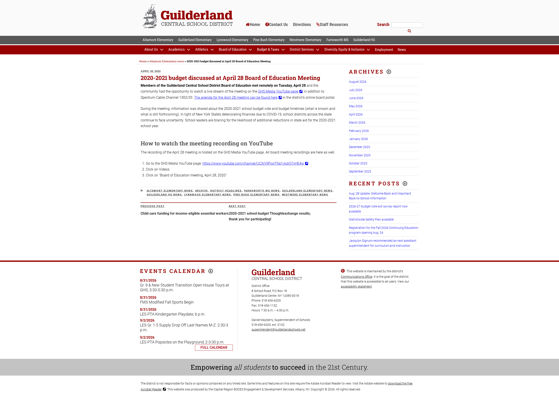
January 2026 (358, 139)
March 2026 (357, 122)
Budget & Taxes (268, 49)
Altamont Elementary (158, 40)
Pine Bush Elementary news (256, 194)
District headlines (226, 190)
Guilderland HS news (164, 194)
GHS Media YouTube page (278, 91)
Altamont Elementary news (170, 190)
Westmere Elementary (305, 40)
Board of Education (233, 49)
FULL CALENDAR (213, 347)
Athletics (201, 49)
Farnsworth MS (337, 40)
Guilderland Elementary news (307, 190)
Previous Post (153, 206)
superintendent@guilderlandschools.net (278, 329)
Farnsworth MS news (262, 190)
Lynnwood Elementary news (207, 194)
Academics (176, 49)
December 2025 (359, 147)
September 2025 (360, 171)
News (402, 49)
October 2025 (358, 163)
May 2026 (355, 106)
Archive (201, 190)
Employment (384, 49)
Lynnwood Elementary (232, 40)
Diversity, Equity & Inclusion (344, 49)
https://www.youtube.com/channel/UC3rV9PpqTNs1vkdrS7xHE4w (253, 163)
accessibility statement (356, 286)
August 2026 (357, 81)
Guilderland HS (364, 40)
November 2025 (360, 155)
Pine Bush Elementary (269, 40)
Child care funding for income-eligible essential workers (185, 213)
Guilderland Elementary (195, 40)
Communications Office (356, 276)
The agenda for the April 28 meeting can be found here (236, 97)
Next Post (237, 206)
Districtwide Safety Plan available (371, 219)
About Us (151, 49)
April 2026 (356, 114)
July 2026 (355, 90)
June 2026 (356, 98)
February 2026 (359, 131)
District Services (302, 49)
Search (383, 24)
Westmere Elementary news (305, 194)
